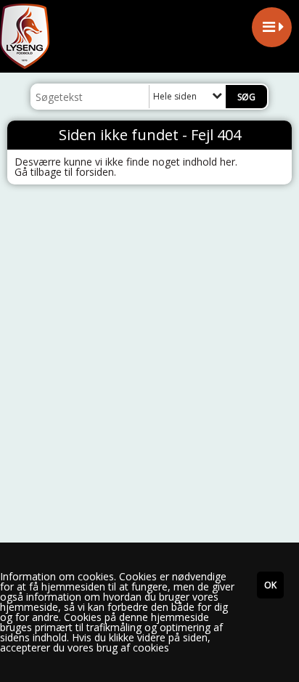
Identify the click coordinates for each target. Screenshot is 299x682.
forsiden (94, 172)
